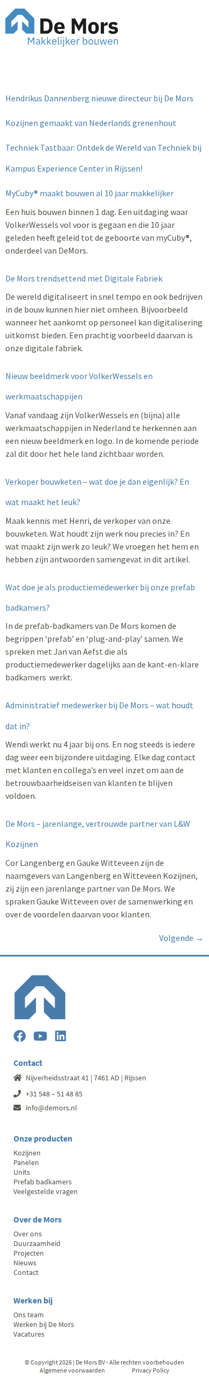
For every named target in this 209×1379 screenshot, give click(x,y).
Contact (26, 1272)
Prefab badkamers (42, 1182)
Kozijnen (27, 1153)
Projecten (28, 1253)
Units (21, 1172)
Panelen (26, 1162)
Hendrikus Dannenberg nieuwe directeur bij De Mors (99, 98)
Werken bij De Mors (43, 1324)
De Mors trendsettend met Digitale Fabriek (83, 278)
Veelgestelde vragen (45, 1191)
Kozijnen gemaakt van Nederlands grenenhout (90, 122)
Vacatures (28, 1334)
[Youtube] (40, 1036)
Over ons (27, 1234)
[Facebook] (19, 1036)
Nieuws (24, 1262)
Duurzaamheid (37, 1243)
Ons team (28, 1314)
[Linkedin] (60, 1036)
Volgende (181, 937)
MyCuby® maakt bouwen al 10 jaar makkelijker (89, 193)
